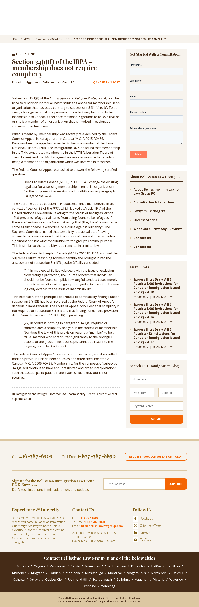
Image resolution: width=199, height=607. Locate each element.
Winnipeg (108, 586)
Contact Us (142, 238)
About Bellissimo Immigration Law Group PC (157, 191)
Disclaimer (135, 597)
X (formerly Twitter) (151, 525)
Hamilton (173, 566)
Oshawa (19, 579)
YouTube (145, 539)
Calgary (39, 566)
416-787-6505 (35, 455)
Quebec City (54, 579)
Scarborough (102, 579)
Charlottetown (115, 566)
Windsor (90, 586)
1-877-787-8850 (96, 455)
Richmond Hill (77, 579)
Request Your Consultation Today (156, 456)
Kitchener (19, 573)
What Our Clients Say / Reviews (158, 229)
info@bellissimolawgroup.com (101, 526)
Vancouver (57, 566)
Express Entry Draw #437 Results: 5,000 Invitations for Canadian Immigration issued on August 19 (157, 286)
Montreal (115, 573)
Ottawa (35, 579)
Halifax (156, 566)
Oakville (178, 573)
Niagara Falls (136, 573)
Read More (161, 297)
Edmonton (138, 566)
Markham (73, 573)
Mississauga (94, 573)
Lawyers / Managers (149, 211)
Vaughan (141, 579)
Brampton (92, 566)
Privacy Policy (119, 597)
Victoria (158, 579)
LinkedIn (145, 532)
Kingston (37, 573)
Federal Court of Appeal (102, 394)
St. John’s (123, 579)
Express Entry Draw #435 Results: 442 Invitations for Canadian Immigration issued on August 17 (157, 336)
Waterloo (176, 579)
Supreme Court (21, 399)
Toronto (22, 566)
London (55, 573)
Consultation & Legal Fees (154, 202)
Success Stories (145, 220)
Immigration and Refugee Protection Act (41, 394)
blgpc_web (33, 82)
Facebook (146, 518)
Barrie (75, 566)
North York (159, 573)
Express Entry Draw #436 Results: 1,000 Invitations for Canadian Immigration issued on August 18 (157, 311)
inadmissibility (76, 394)
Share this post (107, 82)
